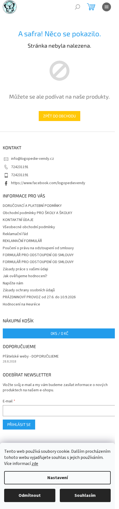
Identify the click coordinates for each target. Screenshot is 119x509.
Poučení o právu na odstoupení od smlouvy (38, 248)
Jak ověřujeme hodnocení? (25, 276)
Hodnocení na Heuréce (21, 304)
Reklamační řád (15, 234)
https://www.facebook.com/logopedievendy (48, 183)
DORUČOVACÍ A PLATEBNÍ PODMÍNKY (32, 206)
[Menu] (106, 6)
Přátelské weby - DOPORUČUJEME (31, 356)
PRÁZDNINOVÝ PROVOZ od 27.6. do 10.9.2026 (39, 297)
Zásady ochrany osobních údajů (29, 290)
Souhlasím (85, 495)
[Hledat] (77, 6)
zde (35, 464)
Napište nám (13, 283)
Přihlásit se (19, 424)
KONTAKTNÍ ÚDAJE (18, 220)
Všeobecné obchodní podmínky (29, 227)
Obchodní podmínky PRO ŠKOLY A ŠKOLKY (37, 213)
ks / (59, 333)
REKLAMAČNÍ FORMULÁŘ (22, 241)
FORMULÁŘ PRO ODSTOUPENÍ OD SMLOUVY (38, 255)
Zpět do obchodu (59, 116)
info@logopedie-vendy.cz (32, 158)
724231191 (20, 167)
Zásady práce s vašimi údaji (25, 269)
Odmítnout (30, 495)
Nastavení (57, 478)
